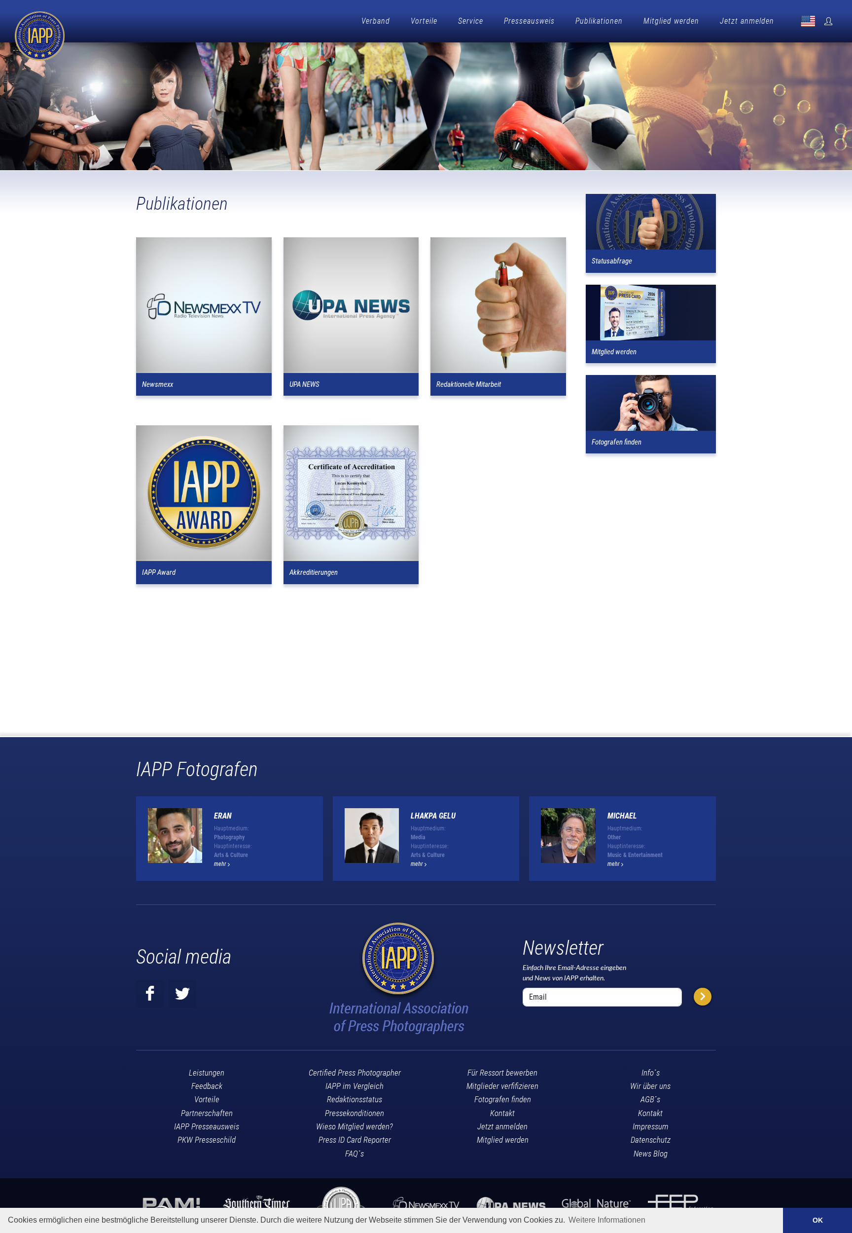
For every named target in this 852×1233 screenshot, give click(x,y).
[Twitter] (182, 994)
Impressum (651, 1126)
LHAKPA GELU (433, 816)
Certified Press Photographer (355, 1073)
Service (470, 21)
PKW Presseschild (207, 1140)
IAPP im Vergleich (354, 1086)
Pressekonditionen (354, 1113)
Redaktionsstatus (354, 1099)
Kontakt (502, 1113)
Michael (622, 816)
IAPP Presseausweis (206, 1126)
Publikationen (599, 21)
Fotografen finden (502, 1099)
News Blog (651, 1153)
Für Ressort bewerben (502, 1073)
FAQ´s (354, 1153)
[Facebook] (150, 994)
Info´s (650, 1073)
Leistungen (206, 1073)
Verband (375, 21)
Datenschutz (651, 1140)
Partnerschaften (207, 1113)
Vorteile (424, 21)
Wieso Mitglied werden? (354, 1126)
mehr (221, 863)
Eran (223, 816)
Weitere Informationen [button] (606, 1220)
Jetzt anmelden (747, 21)
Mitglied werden (671, 21)
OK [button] (818, 1220)
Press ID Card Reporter (355, 1140)
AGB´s (650, 1099)
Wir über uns (650, 1086)
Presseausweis (529, 21)
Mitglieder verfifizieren (502, 1086)
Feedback (206, 1086)
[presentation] (725, 842)
